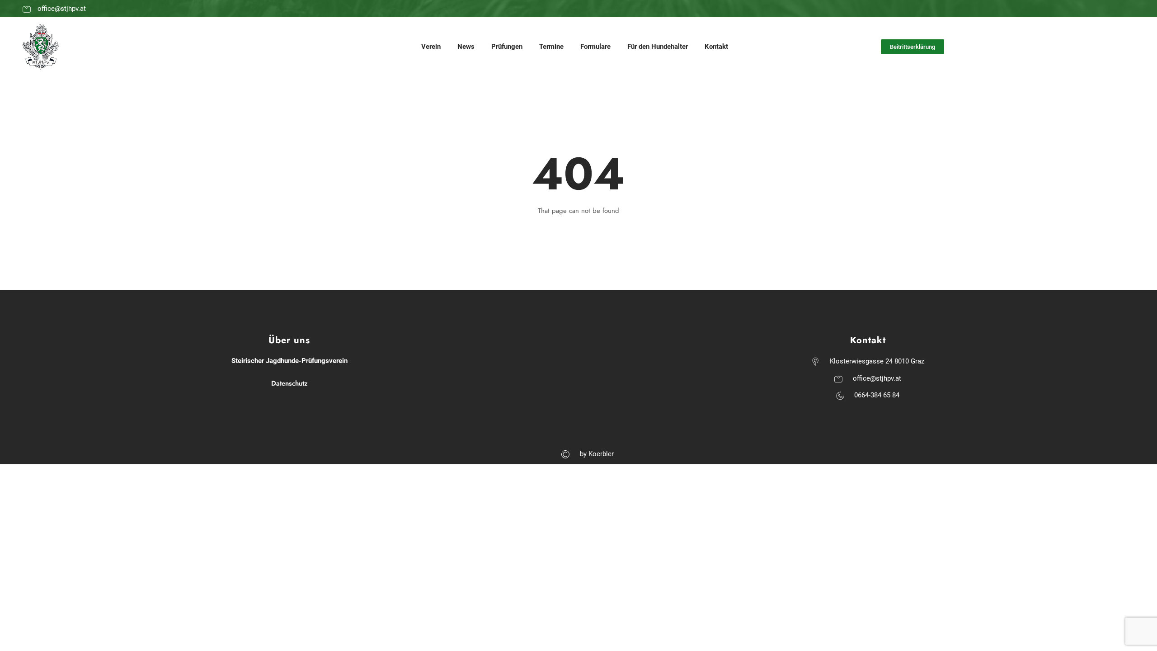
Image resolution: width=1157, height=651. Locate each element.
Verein (431, 46)
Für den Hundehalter (657, 46)
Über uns (289, 340)
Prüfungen (506, 46)
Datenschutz (289, 383)
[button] (912, 46)
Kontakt (716, 46)
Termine (551, 46)
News (466, 46)
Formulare (595, 46)
